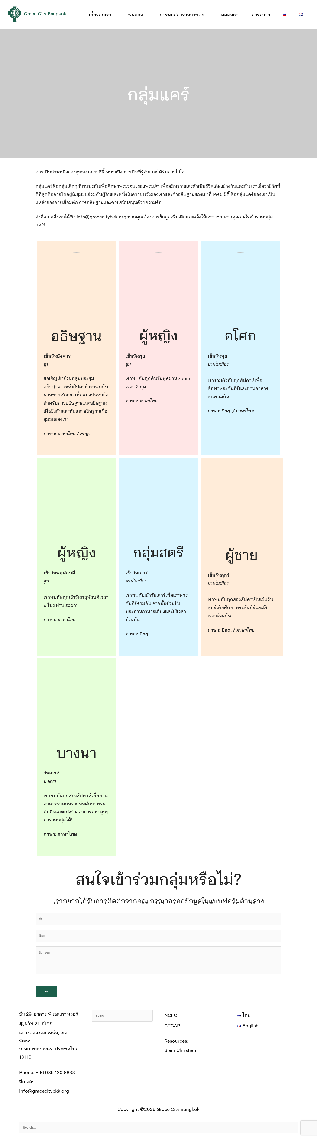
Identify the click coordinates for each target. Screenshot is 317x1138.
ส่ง (46, 991)
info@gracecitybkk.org (44, 1090)
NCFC (170, 1015)
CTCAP (172, 1025)
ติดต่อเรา (230, 14)
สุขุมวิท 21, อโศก (35, 1023)
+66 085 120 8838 (55, 1072)
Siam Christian (180, 1050)
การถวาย (261, 14)
